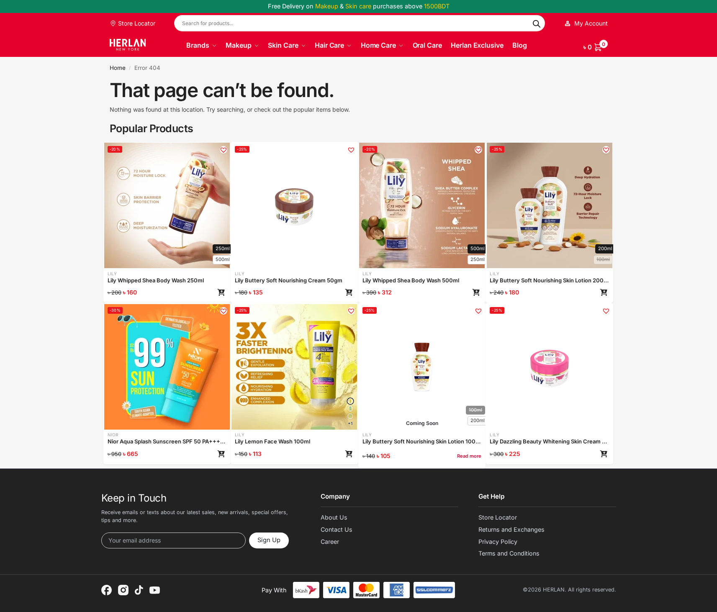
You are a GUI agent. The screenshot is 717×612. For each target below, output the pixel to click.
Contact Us (336, 529)
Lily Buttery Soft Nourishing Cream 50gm (288, 280)
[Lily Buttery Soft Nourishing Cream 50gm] (294, 205)
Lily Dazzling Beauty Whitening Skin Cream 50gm (549, 441)
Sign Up (268, 540)
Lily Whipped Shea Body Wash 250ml (156, 280)
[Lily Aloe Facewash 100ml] (350, 409)
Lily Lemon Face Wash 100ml (272, 441)
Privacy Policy (497, 541)
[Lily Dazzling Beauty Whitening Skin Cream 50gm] (549, 366)
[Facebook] (106, 590)
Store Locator (135, 23)
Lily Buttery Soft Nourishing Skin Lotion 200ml (549, 280)
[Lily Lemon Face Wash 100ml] (350, 401)
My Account (591, 23)
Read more (469, 456)
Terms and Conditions (509, 553)
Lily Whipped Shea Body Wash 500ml (410, 280)
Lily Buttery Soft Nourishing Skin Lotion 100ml (422, 441)
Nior (113, 434)
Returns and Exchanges (511, 529)
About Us (334, 517)
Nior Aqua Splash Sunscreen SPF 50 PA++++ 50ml (167, 441)
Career (330, 541)
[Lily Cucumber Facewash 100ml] (350, 416)
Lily (112, 273)
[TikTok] (139, 590)
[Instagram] (123, 590)
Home (118, 67)
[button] (595, 45)
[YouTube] (154, 590)
